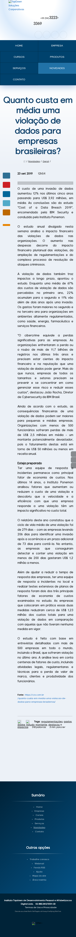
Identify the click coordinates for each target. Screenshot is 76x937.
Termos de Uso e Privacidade (41, 907)
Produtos (57, 57)
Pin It (6, 185)
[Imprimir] (20, 722)
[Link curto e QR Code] (11, 927)
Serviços (19, 68)
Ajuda (39, 872)
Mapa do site (39, 876)
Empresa (57, 45)
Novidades (57, 68)
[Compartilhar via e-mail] (6, 212)
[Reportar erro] (28, 722)
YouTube (54, 34)
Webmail (39, 864)
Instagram (46, 34)
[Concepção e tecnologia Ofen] (38, 923)
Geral (46, 161)
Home (19, 45)
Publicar (6, 194)
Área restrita (39, 880)
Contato (19, 79)
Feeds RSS (39, 868)
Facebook (38, 34)
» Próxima (73, 460)
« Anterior (73, 465)
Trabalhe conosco (39, 859)
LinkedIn (63, 34)
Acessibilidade (11, 912)
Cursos (19, 57)
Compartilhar (6, 176)
